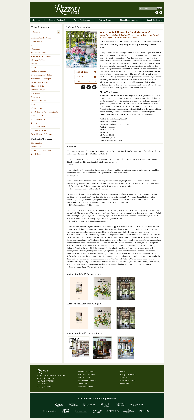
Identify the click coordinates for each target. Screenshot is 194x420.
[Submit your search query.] (58, 32)
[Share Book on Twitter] (88, 87)
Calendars (35, 49)
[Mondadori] (136, 405)
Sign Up (159, 8)
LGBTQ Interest (38, 93)
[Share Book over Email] (94, 87)
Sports (34, 123)
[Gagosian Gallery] (97, 411)
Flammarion (36, 143)
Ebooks (34, 67)
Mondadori (36, 146)
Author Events (84, 377)
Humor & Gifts (37, 86)
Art (32, 45)
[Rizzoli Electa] (89, 405)
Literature (35, 97)
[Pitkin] (144, 411)
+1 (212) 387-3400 (44, 386)
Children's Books (38, 52)
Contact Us (123, 377)
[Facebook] (160, 12)
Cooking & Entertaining (41, 56)
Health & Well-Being (39, 82)
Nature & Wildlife (38, 101)
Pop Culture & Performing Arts (44, 112)
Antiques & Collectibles (41, 38)
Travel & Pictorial (38, 130)
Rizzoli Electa (37, 115)
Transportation (38, 127)
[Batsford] (81, 411)
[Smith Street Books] (65, 411)
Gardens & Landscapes (41, 78)
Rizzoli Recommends (87, 380)
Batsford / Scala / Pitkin (42, 150)
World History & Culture (41, 134)
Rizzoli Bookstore (85, 387)
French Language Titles (41, 75)
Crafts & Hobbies (38, 60)
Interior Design (38, 90)
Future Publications (86, 374)
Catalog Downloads (127, 374)
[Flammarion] (50, 411)
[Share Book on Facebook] (83, 87)
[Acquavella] (113, 411)
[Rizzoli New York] (67, 9)
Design (34, 64)
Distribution (124, 383)
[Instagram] (156, 12)
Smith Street (36, 154)
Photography (37, 108)
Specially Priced (38, 119)
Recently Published (86, 371)
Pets (33, 104)
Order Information (127, 380)
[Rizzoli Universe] (73, 404)
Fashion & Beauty (38, 71)
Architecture (36, 41)
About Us (122, 371)
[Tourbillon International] (128, 411)
